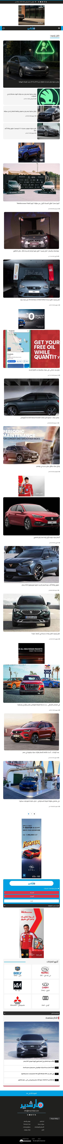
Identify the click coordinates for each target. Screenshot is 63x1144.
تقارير (43, 1130)
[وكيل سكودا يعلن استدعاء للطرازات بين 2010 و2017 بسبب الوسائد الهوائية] (31, 60)
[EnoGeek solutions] (25, 1141)
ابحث (31, 901)
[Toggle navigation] (59, 28)
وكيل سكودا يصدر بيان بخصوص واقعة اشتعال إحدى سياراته (20, 111)
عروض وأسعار (27, 1121)
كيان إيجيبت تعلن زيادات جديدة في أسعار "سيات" (45, 633)
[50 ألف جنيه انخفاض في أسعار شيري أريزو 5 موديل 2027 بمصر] (31, 1040)
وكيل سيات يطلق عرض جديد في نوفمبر (48, 466)
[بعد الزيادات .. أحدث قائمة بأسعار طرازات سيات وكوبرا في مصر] (31, 731)
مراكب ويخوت (27, 1130)
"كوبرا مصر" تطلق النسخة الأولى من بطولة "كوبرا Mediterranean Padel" (38, 203)
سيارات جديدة (41, 1124)
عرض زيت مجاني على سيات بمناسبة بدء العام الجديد (44, 370)
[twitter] (42, 2)
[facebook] (44, 2)
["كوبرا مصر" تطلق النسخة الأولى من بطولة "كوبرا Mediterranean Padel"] (31, 182)
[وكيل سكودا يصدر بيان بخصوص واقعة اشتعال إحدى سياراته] (48, 114)
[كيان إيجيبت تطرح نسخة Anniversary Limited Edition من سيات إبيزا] (31, 279)
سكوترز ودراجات (26, 1127)
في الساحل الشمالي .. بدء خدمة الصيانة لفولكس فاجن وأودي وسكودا (38, 705)
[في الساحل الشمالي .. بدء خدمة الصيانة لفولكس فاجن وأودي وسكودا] (31, 684)
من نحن (39, 1139)
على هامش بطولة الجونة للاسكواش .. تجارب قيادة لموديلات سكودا (39, 801)
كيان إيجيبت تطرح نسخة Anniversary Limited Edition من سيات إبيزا (40, 300)
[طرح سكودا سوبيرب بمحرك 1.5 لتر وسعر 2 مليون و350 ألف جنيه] (48, 131)
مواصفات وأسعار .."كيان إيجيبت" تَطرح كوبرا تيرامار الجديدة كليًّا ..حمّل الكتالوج (36, 251)
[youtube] (40, 2)
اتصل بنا (33, 1139)
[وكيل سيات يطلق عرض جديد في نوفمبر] (31, 445)
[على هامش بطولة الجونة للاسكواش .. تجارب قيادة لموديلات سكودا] (31, 780)
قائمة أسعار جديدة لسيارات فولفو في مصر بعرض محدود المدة (38, 1068)
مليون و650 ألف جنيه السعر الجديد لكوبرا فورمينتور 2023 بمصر (40, 585)
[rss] (46, 2)
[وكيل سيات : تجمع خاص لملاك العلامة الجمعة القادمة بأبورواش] (31, 397)
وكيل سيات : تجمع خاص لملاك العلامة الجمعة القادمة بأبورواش (39, 417)
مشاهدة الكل (55, 1013)
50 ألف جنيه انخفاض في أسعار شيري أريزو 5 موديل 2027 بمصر (38, 1061)
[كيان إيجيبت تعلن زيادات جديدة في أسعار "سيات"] (31, 613)
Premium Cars (27, 1124)
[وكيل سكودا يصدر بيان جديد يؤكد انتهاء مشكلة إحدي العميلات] (48, 97)
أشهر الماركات (52, 962)
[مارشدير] (31, 28)
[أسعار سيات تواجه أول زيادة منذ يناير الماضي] (31, 516)
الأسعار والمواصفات (39, 1127)
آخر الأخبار (42, 1121)
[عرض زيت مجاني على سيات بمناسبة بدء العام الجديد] (31, 349)
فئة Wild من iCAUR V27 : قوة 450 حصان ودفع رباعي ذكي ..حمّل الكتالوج (36, 1080)
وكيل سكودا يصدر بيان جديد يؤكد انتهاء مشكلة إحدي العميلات (21, 95)
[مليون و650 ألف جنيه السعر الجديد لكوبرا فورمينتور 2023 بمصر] (31, 564)
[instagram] (38, 2)
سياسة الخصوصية (26, 1139)
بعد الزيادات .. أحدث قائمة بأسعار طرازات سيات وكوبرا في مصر (41, 752)
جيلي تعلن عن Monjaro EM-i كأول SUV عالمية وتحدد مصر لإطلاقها (37, 1074)
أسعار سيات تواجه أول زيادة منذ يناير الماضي (47, 537)
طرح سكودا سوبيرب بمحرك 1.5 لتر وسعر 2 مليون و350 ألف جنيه (20, 129)
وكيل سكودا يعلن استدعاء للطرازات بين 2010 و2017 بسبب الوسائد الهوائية (39, 82)
